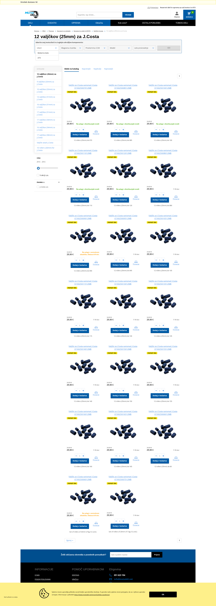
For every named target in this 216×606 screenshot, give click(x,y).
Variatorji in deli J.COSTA (82, 31)
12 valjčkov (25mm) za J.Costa (46, 75)
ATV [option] (39, 58)
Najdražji (97, 69)
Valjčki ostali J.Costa (45, 142)
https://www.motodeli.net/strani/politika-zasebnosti (92, 595)
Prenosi (51, 31)
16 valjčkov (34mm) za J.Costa (46, 128)
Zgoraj (69, 540)
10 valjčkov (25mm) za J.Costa (46, 90)
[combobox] (47, 47)
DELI (44, 31)
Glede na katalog (71, 69)
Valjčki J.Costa (98, 31)
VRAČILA (75, 579)
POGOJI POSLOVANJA (42, 579)
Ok (163, 594)
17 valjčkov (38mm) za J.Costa (46, 136)
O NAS (37, 575)
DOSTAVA (75, 575)
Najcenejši (86, 69)
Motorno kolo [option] (43, 53)
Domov (36, 31)
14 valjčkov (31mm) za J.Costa (46, 98)
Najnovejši (108, 69)
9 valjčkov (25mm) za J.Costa (45, 82)
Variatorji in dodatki (63, 31)
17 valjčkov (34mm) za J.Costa (46, 121)
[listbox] (47, 55)
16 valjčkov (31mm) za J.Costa (46, 105)
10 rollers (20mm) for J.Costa (45, 149)
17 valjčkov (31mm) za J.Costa (46, 113)
